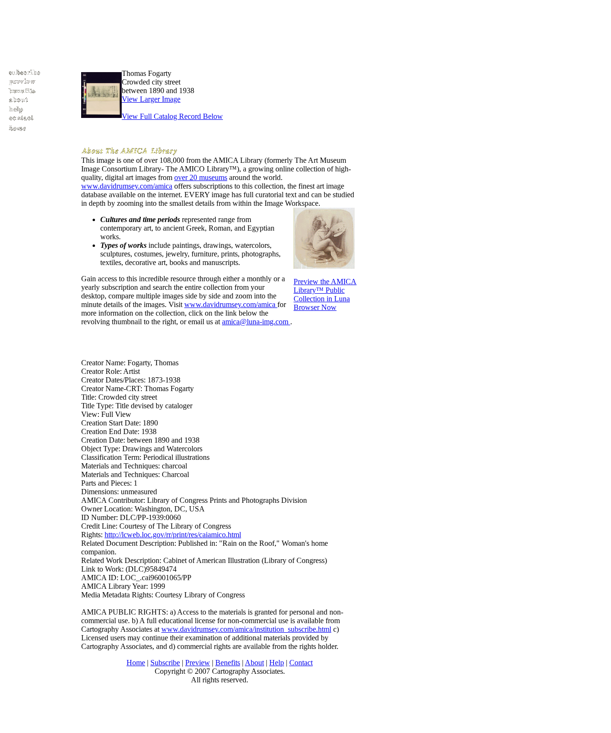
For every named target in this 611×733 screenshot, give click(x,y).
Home (135, 663)
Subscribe (165, 663)
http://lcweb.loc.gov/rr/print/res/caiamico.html (173, 535)
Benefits (227, 663)
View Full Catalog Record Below (172, 116)
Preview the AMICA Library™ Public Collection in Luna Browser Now (325, 294)
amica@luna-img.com (256, 322)
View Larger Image (151, 99)
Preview (197, 663)
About (254, 663)
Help (276, 663)
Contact (301, 663)
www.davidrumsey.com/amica (126, 186)
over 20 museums (200, 177)
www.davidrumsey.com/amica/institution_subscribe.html (246, 629)
